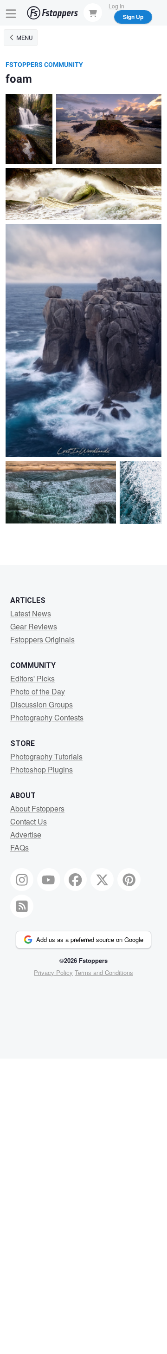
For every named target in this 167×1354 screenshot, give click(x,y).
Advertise (25, 834)
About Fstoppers (37, 808)
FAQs (19, 847)
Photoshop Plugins (41, 769)
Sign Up (133, 17)
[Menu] (11, 13)
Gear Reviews (33, 626)
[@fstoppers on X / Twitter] (102, 879)
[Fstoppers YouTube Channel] (48, 879)
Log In (116, 6)
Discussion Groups (41, 704)
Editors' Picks (32, 678)
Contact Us (28, 821)
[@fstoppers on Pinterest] (129, 879)
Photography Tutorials (46, 756)
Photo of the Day (37, 691)
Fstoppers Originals (42, 639)
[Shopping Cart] (93, 12)
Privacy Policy (53, 972)
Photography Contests (47, 717)
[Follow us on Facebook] (75, 879)
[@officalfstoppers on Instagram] (21, 879)
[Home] (52, 12)
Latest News (30, 613)
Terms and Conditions (104, 972)
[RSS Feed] (21, 906)
